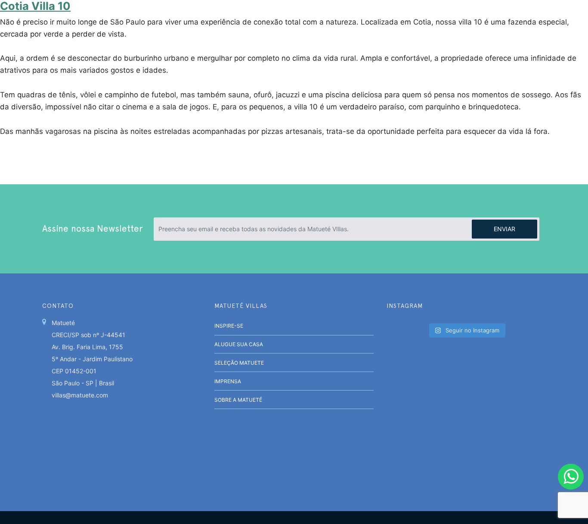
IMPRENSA (227, 381)
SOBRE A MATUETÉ (238, 400)
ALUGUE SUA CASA (238, 344)
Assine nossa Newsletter (92, 228)
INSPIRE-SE (228, 325)
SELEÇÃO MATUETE (239, 363)
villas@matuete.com (80, 395)
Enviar (504, 229)
